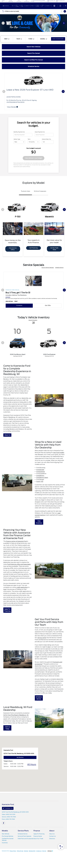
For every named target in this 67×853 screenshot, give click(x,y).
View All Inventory (33, 320)
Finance (37, 831)
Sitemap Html (32, 851)
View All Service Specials (48, 267)
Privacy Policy (13, 851)
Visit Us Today (7, 728)
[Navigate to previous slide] (1, 23)
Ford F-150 (39, 481)
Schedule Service (59, 267)
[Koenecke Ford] (6, 5)
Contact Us (9, 808)
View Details (11, 107)
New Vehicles (5, 833)
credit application (22, 587)
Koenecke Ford (5, 851)
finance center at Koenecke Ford (16, 541)
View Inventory (39, 522)
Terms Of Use (20, 851)
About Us (7, 435)
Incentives (5, 842)
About (51, 831)
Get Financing (33, 248)
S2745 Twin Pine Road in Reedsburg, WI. (16, 715)
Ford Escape (40, 469)
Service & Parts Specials (24, 836)
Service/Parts (23, 831)
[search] (65, 6)
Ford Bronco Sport (42, 477)
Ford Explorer (40, 471)
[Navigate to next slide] (66, 23)
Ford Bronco (40, 475)
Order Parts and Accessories (25, 838)
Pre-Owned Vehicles (7, 836)
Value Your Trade (38, 838)
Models (5, 831)
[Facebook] (3, 823)
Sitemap (26, 851)
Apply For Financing (7, 610)
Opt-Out (44, 851)
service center (42, 637)
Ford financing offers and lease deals (19, 564)
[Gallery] (33, 23)
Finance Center (38, 836)
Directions (52, 838)
